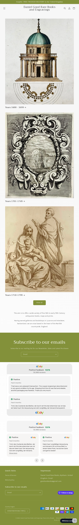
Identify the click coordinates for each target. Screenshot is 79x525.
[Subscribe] (55, 354)
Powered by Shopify (48, 518)
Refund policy (9, 480)
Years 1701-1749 (14, 201)
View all (39, 302)
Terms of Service (10, 475)
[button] (4, 8)
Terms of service (58, 520)
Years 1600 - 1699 (14, 107)
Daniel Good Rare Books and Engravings (31, 518)
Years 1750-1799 (14, 295)
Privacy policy (70, 518)
